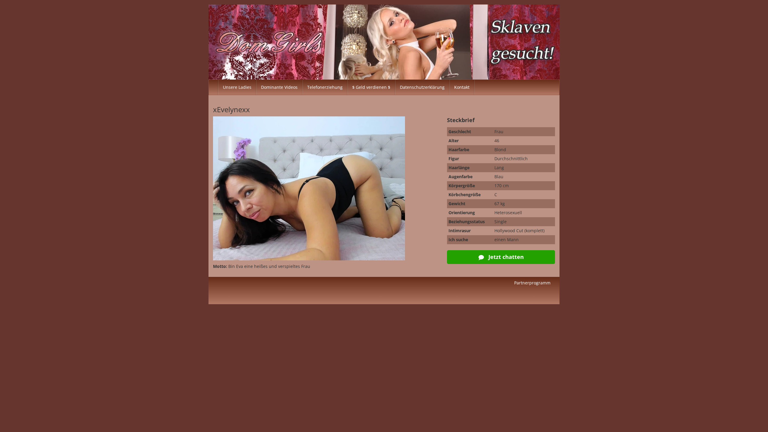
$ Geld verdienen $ (371, 87)
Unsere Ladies (237, 87)
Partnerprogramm (532, 283)
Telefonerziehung (325, 87)
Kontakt (462, 87)
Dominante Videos (279, 87)
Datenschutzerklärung (422, 87)
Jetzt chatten (505, 256)
